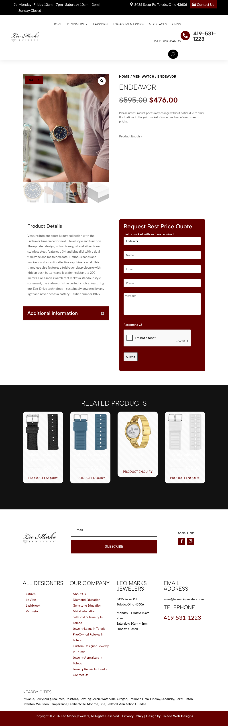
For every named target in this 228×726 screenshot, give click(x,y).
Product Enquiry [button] (43, 478)
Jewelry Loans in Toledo (89, 628)
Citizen (31, 594)
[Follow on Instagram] (190, 541)
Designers (75, 24)
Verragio (32, 611)
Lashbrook (33, 605)
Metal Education (84, 611)
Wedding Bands (167, 41)
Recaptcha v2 (133, 324)
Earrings (100, 24)
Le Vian (31, 599)
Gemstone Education (87, 605)
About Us (79, 594)
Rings (176, 24)
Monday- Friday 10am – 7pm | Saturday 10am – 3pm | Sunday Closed (59, 7)
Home (57, 24)
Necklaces (158, 24)
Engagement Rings (128, 24)
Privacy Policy (132, 716)
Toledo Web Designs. (178, 716)
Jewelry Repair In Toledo (90, 669)
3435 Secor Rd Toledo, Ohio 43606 (160, 4)
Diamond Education (86, 599)
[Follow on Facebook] (181, 541)
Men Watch (143, 76)
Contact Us (205, 4)
